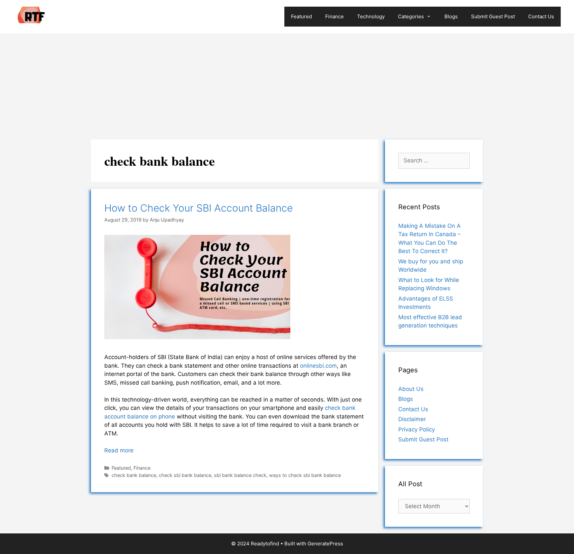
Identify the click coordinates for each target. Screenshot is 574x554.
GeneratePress (325, 543)
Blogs (451, 16)
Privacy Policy (416, 429)
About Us (411, 389)
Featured (301, 16)
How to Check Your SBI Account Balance (198, 208)
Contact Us (541, 16)
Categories (411, 16)
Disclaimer (412, 419)
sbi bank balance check (240, 475)
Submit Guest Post (493, 16)
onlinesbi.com (318, 365)
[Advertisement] (287, 83)
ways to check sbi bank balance (305, 475)
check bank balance (134, 475)
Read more (119, 450)
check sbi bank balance (185, 475)
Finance (334, 16)
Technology (371, 16)
